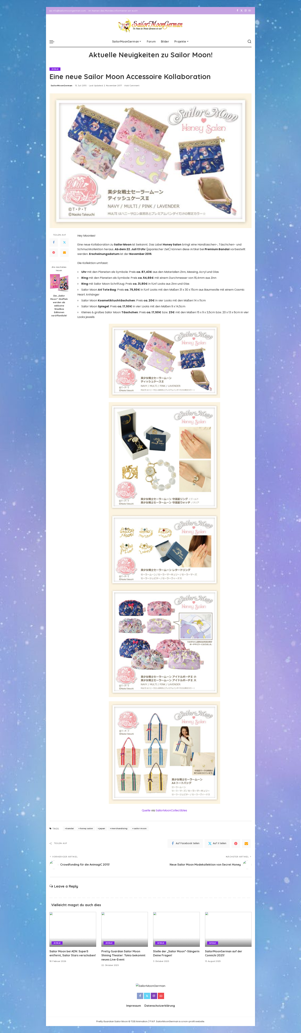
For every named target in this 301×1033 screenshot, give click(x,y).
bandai (70, 828)
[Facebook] (238, 10)
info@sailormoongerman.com (69, 10)
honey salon (86, 828)
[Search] (249, 41)
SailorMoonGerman (61, 85)
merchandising (119, 828)
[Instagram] (246, 10)
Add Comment (131, 85)
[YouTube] (250, 10)
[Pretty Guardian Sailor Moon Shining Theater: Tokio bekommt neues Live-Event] (124, 929)
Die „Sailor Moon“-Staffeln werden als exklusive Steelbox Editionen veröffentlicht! (59, 305)
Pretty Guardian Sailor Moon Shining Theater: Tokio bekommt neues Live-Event (123, 955)
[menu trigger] (53, 41)
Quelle (146, 810)
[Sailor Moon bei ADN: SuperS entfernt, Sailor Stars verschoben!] (72, 929)
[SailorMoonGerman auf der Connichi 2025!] (228, 929)
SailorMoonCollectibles (171, 810)
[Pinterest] (53, 252)
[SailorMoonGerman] (150, 25)
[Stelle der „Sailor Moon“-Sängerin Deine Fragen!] (176, 929)
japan (102, 828)
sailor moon (140, 828)
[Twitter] (242, 10)
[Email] (64, 252)
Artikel (55, 69)
